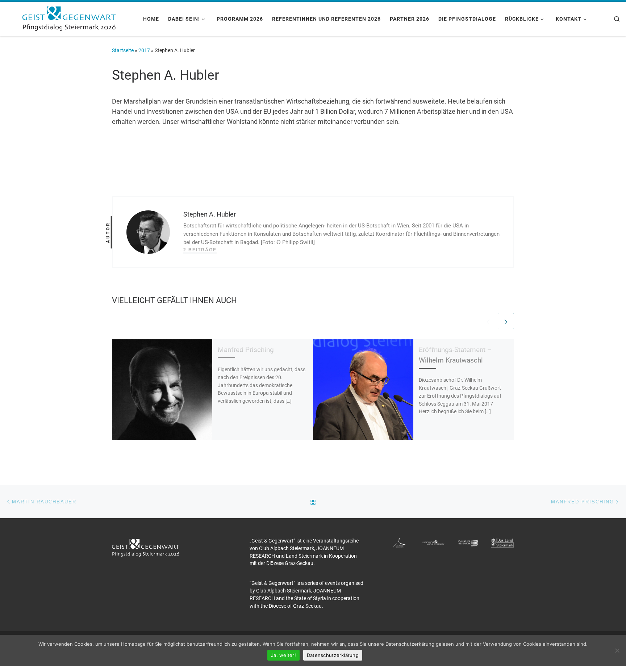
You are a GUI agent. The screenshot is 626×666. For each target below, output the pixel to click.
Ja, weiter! (283, 655)
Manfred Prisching (246, 349)
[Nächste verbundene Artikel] (506, 321)
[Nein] (617, 650)
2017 (144, 50)
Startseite (123, 50)
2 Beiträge (200, 249)
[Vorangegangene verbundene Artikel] (488, 321)
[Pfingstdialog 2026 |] (68, 17)
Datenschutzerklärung (333, 655)
